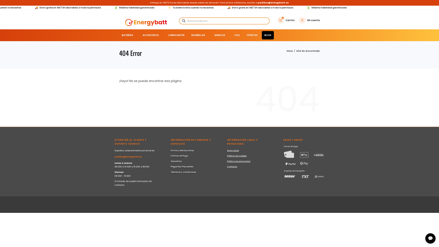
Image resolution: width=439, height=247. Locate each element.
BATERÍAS (127, 35)
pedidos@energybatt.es (128, 156)
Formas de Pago (179, 155)
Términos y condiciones (183, 172)
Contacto (232, 166)
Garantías (176, 161)
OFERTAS (252, 35)
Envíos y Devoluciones (182, 150)
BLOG (267, 35)
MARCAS (220, 35)
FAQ (237, 35)
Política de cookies (237, 155)
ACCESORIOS (151, 35)
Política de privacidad (238, 161)
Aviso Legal (233, 150)
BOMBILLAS (198, 35)
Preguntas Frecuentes (182, 166)
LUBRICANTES (176, 35)
